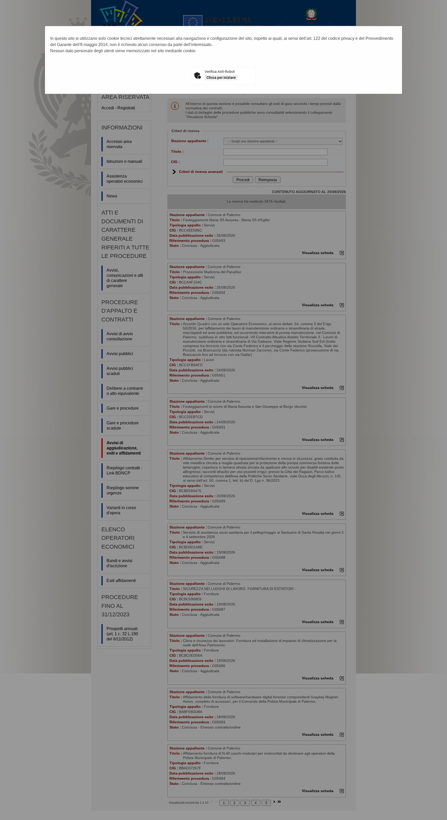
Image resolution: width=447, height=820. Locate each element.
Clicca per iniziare (221, 77)
